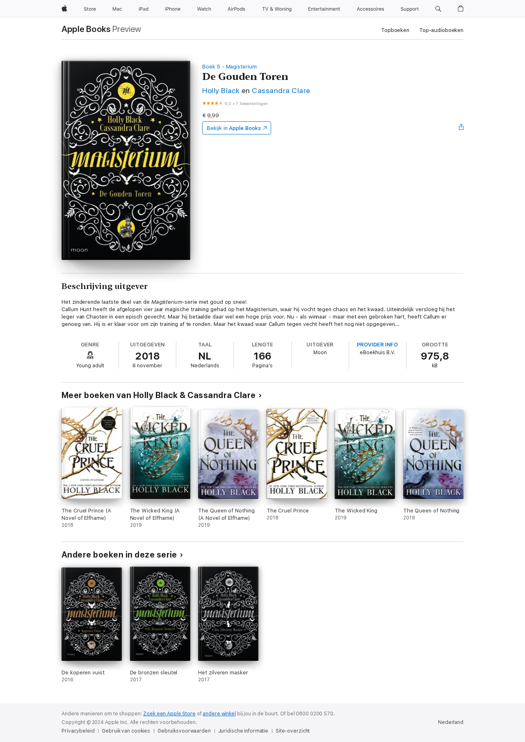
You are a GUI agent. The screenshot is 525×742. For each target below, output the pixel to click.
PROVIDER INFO (377, 344)
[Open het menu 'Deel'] (461, 128)
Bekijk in (234, 128)
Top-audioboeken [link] (441, 30)
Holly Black (221, 90)
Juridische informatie (243, 731)
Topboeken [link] (395, 30)
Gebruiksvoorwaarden (184, 731)
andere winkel (219, 714)
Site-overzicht (293, 731)
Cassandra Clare (281, 90)
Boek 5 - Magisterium (229, 67)
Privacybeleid (78, 731)
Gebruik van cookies (126, 731)
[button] (438, 9)
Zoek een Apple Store (169, 714)
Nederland (450, 722)
